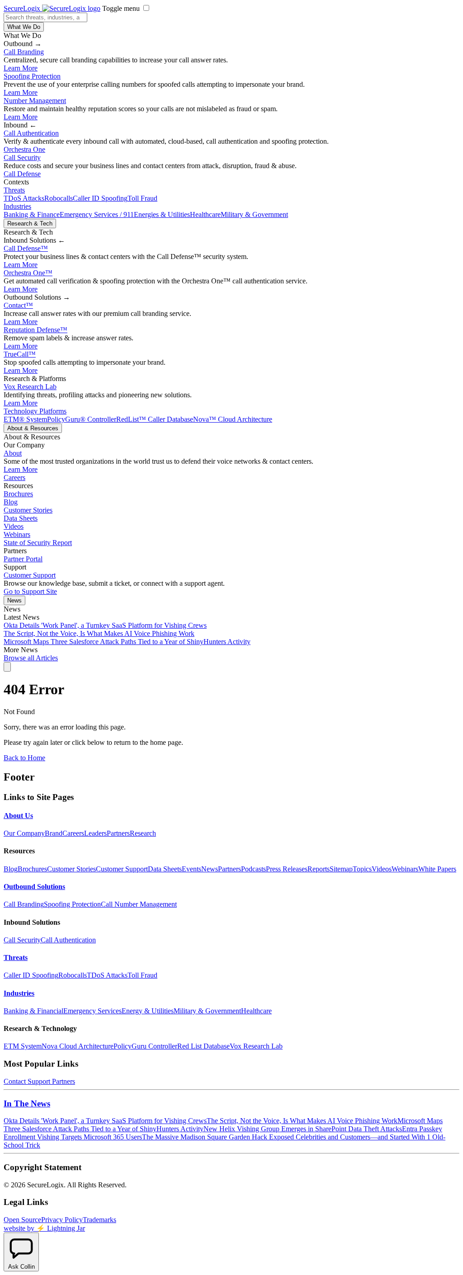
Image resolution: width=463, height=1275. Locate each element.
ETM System (23, 1046)
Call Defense (22, 174)
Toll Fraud (142, 198)
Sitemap (341, 869)
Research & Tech (29, 223)
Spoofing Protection (32, 76)
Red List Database (203, 1046)
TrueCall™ (20, 354)
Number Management (35, 100)
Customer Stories (28, 510)
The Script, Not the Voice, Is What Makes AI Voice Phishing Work (99, 633)
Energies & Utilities (162, 214)
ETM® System (25, 419)
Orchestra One (24, 149)
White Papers (437, 869)
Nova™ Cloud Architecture (232, 419)
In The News (27, 1103)
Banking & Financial (33, 1011)
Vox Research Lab (30, 386)
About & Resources (32, 428)
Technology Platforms (35, 411)
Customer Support (30, 575)
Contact (18, 305)
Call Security (22, 157)
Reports (318, 869)
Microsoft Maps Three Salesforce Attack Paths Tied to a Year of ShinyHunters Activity (127, 641)
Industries (17, 206)
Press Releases (286, 869)
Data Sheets (21, 518)
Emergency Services (92, 1011)
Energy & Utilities (148, 1011)
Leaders (95, 833)
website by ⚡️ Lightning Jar (44, 1228)
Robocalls (58, 198)
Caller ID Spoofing (100, 198)
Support (39, 1081)
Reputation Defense (35, 330)
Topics (362, 869)
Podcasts (253, 869)
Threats (14, 190)
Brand (53, 833)
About (13, 453)
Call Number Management (139, 904)
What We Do (23, 27)
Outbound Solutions (34, 886)
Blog (11, 502)
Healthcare (205, 214)
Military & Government (254, 214)
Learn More (21, 68)
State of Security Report (38, 542)
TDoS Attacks (24, 198)
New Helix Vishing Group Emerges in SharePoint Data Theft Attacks (302, 1129)
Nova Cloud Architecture (77, 1046)
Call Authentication (31, 133)
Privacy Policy (62, 1219)
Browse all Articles (31, 658)
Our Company (24, 833)
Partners (118, 833)
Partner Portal (23, 559)
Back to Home (24, 758)
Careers (14, 477)
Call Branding (24, 52)
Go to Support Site (30, 591)
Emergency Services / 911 (97, 214)
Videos (14, 526)
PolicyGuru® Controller (81, 419)
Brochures (18, 494)
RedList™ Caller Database (154, 419)
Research (143, 833)
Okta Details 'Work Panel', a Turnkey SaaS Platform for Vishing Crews (105, 625)
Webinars (17, 534)
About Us (18, 815)
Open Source (22, 1219)
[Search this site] (7, 667)
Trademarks (99, 1219)
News (14, 600)
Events (191, 869)
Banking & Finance (32, 214)
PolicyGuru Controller (145, 1046)
